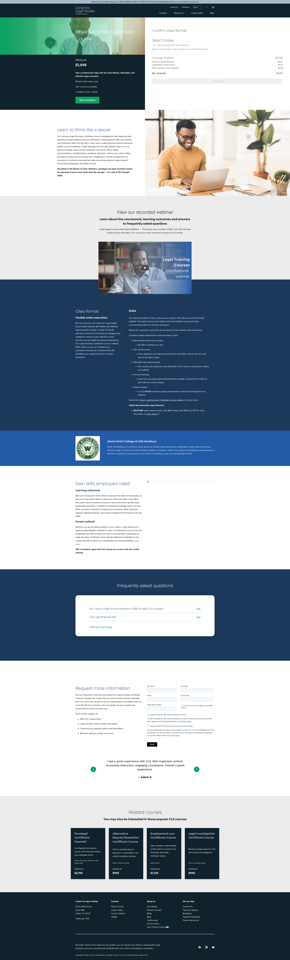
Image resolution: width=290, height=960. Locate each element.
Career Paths (197, 13)
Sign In (195, 7)
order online (151, 414)
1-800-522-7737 (82, 918)
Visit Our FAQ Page (100, 627)
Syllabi (114, 917)
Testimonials (152, 920)
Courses (163, 13)
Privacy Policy (153, 923)
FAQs (149, 913)
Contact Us (188, 906)
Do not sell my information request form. (134, 955)
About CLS (179, 13)
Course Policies (118, 913)
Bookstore (187, 913)
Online (132, 310)
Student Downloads (191, 917)
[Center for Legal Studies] (86, 10)
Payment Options (190, 910)
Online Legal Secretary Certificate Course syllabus (161, 400)
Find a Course (117, 906)
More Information (87, 100)
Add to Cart (217, 81)
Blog (212, 13)
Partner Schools (154, 910)
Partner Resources (191, 920)
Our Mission (152, 906)
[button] (93, 769)
